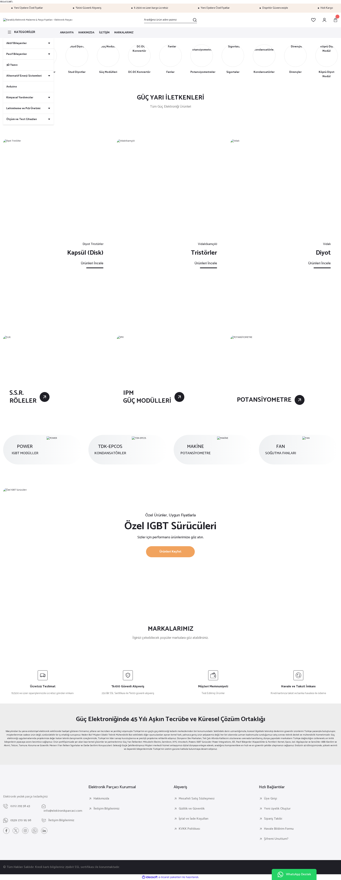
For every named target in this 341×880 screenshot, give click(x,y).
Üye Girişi (270, 798)
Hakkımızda (101, 798)
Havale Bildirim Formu (279, 829)
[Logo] (37, 20)
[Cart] (335, 20)
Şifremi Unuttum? (276, 839)
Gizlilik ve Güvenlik (192, 808)
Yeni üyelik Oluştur (277, 808)
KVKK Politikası (189, 829)
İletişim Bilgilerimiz (106, 808)
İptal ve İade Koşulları (193, 818)
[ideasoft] (150, 877)
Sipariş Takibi (273, 818)
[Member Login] (324, 20)
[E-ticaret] (170, 877)
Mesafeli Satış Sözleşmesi (197, 798)
